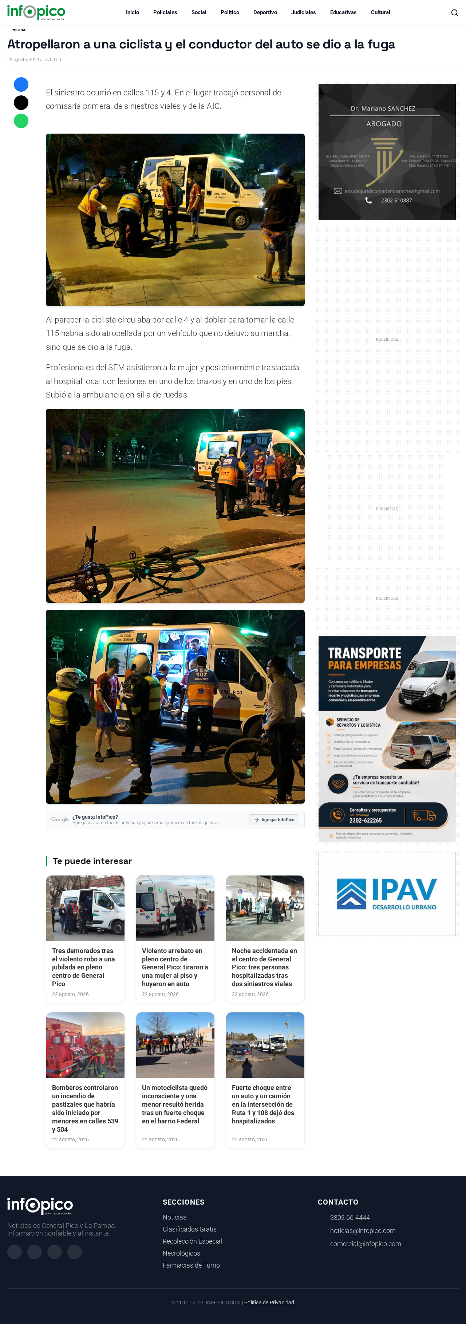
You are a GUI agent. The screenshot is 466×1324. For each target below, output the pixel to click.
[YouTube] (74, 1252)
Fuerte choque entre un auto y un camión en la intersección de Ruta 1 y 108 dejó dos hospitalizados (263, 1104)
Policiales (165, 12)
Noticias (174, 1217)
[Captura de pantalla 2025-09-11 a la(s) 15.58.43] (387, 151)
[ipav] (387, 893)
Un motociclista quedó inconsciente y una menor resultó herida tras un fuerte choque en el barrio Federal (175, 1104)
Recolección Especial (192, 1241)
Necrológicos (181, 1253)
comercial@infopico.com (365, 1244)
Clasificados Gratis (190, 1229)
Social (198, 12)
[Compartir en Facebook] (21, 84)
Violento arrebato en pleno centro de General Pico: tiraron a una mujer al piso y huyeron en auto (175, 967)
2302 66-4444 (350, 1217)
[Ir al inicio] (36, 12)
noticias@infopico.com (363, 1230)
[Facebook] (14, 1252)
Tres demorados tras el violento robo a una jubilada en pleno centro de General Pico (83, 967)
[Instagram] (34, 1252)
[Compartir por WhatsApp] (21, 121)
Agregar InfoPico (278, 819)
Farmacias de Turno (191, 1265)
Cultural (380, 12)
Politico (230, 12)
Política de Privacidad (269, 1303)
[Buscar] (455, 13)
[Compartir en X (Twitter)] (21, 102)
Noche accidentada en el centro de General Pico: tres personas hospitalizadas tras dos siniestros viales (264, 967)
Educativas (343, 12)
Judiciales (303, 12)
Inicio (132, 12)
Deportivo (265, 12)
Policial (19, 30)
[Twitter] (54, 1252)
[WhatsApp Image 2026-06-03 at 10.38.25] (387, 739)
